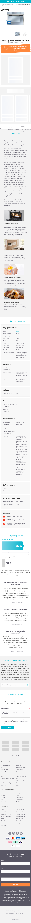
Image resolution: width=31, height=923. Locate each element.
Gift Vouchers (19, 769)
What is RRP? (4, 785)
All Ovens (15, 4)
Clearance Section (20, 774)
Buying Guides (4, 769)
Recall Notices (19, 802)
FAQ (2, 776)
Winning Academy (20, 814)
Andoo (2, 809)
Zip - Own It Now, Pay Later (7, 783)
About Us (3, 793)
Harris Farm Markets (6, 816)
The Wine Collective (20, 812)
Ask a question (5, 708)
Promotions (19, 772)
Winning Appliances (20, 816)
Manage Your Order (21, 767)
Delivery (3, 765)
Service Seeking (20, 809)
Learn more (15, 574)
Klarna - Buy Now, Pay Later (7, 778)
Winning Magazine (20, 821)
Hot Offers (18, 778)
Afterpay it (3, 780)
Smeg (17, 331)
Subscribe (15, 884)
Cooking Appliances (8, 4)
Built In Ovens (20, 4)
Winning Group (19, 818)
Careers (3, 795)
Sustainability (19, 799)
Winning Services (20, 823)
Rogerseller (3, 825)
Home (3, 4)
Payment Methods (5, 772)
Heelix (2, 818)
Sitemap (18, 785)
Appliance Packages (21, 776)
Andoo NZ (3, 812)
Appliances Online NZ (6, 814)
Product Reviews (5, 774)
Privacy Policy (19, 797)
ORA (2, 823)
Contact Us (18, 765)
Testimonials (4, 802)
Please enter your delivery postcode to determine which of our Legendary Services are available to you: (15, 679)
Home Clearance (5, 821)
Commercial (4, 797)
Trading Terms (19, 793)
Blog (2, 799)
